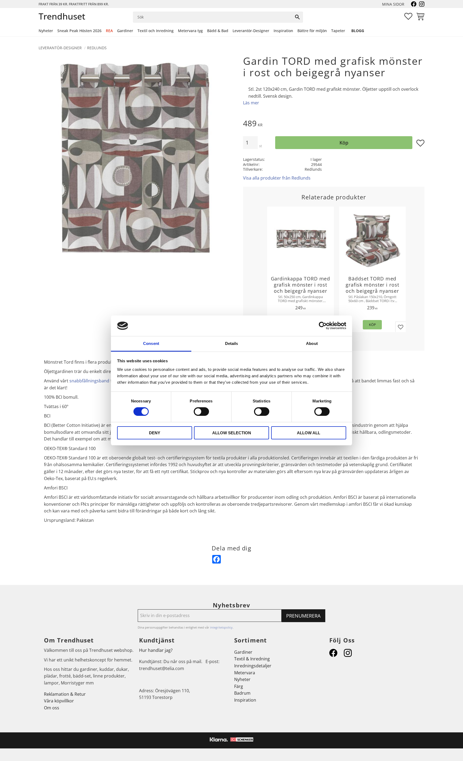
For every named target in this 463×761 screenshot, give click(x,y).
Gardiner (243, 652)
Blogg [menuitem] (357, 30)
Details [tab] (231, 343)
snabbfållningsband (89, 381)
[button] (408, 16)
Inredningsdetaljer (252, 666)
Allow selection (231, 433)
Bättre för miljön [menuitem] (312, 30)
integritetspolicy (221, 627)
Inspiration (245, 700)
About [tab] (312, 343)
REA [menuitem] (109, 30)
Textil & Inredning (252, 659)
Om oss (51, 708)
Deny (154, 433)
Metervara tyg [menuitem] (190, 30)
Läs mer (251, 103)
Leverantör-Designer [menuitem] (251, 30)
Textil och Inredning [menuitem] (155, 30)
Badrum (242, 693)
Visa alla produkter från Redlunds (277, 178)
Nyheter (242, 679)
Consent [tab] (151, 343)
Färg (238, 686)
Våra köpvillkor (59, 701)
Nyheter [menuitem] (46, 30)
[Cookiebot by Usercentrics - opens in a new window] (322, 326)
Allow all (308, 433)
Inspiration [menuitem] (283, 30)
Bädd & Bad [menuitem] (217, 30)
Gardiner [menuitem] (125, 30)
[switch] (201, 411)
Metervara (244, 673)
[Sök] (297, 17)
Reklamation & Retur (65, 694)
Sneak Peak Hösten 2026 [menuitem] (79, 30)
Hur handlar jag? (156, 650)
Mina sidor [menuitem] (393, 4)
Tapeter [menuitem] (338, 30)
